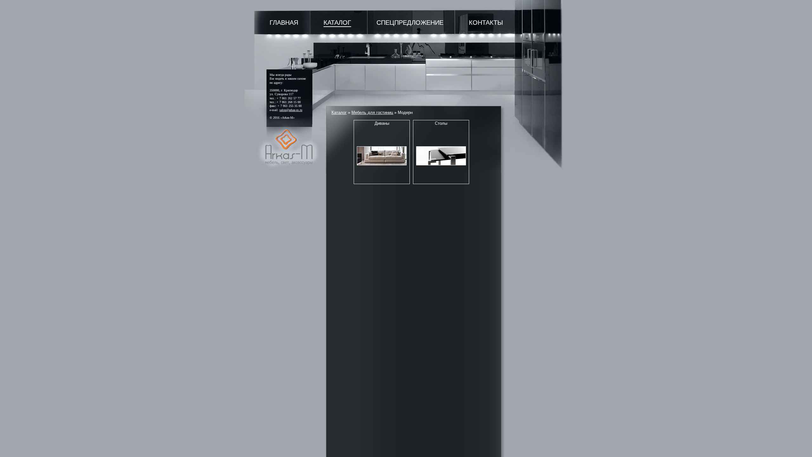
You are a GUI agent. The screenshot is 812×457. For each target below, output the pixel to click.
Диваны (382, 123)
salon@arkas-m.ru (290, 110)
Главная (284, 22)
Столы (441, 123)
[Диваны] (381, 156)
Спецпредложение (410, 22)
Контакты (486, 22)
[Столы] (441, 156)
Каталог (337, 22)
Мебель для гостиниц (372, 112)
